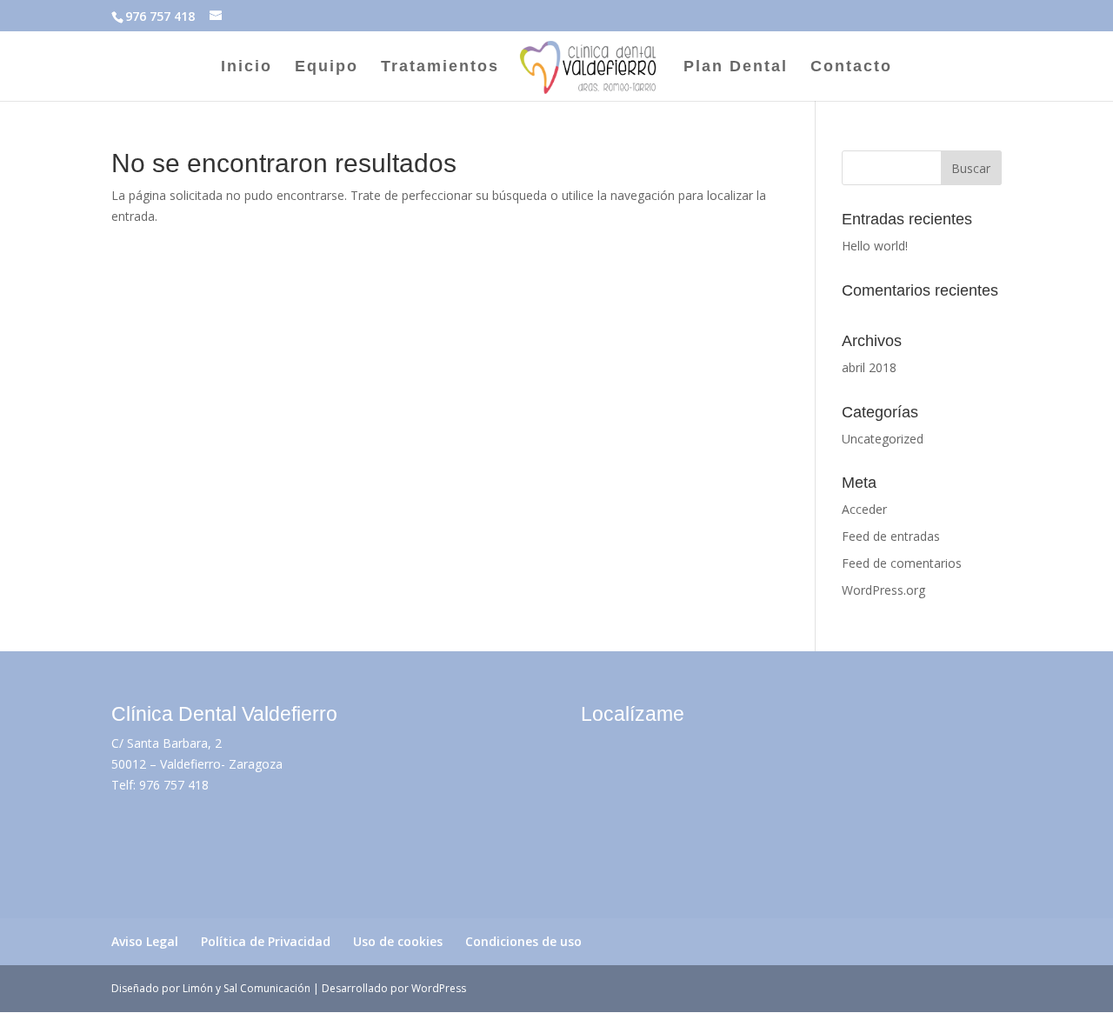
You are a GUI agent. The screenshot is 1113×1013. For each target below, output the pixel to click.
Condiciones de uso (523, 941)
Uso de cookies (398, 941)
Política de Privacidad (265, 941)
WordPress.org (883, 590)
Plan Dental (735, 67)
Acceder (864, 509)
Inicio (246, 67)
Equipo (326, 67)
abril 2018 (869, 367)
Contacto (851, 67)
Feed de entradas (891, 536)
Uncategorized (882, 438)
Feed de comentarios (902, 563)
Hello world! (875, 245)
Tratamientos (440, 67)
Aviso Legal (144, 941)
